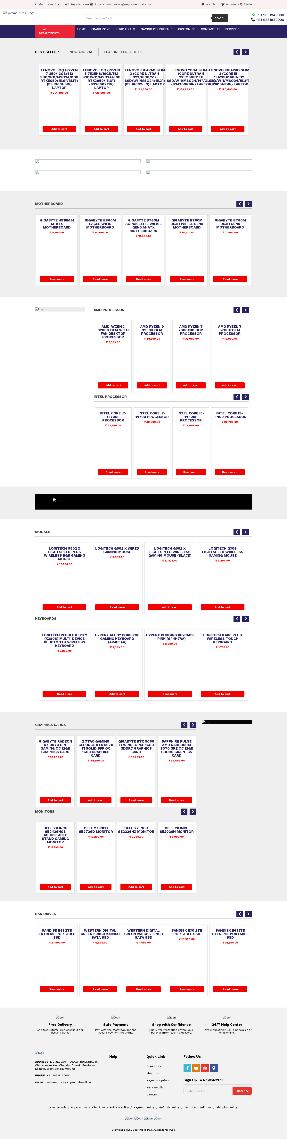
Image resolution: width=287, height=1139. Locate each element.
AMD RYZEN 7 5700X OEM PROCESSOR (230, 330)
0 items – (239, 4)
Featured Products (123, 52)
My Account (79, 1107)
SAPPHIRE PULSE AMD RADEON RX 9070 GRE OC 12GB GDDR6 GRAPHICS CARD (176, 748)
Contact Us (210, 29)
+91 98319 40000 (52, 1075)
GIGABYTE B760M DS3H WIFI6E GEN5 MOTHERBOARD (186, 224)
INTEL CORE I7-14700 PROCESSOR (152, 415)
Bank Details (154, 1087)
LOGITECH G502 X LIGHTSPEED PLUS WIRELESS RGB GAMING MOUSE (64, 554)
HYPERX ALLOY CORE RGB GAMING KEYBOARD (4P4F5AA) (117, 638)
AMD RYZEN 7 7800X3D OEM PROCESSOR (190, 330)
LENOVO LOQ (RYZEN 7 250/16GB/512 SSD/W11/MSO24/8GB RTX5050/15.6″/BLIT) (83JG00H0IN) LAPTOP (59, 78)
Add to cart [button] (59, 128)
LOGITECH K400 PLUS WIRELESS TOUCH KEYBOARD (222, 638)
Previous (6, 37)
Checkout (98, 1107)
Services (232, 29)
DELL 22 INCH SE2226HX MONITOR (136, 829)
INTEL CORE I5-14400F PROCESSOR (190, 417)
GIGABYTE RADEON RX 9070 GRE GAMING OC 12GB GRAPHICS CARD (55, 747)
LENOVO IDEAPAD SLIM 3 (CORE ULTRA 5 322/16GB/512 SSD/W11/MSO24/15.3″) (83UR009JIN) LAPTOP (145, 77)
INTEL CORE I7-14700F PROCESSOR (113, 417)
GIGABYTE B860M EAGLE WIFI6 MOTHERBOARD (100, 224)
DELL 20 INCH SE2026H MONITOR (177, 829)
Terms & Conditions (197, 1107)
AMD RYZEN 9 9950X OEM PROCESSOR (152, 330)
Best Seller (47, 52)
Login (39, 4)
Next (280, 37)
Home (81, 29)
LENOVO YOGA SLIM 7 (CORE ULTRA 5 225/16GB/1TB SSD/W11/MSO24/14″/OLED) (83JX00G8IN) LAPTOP (191, 77)
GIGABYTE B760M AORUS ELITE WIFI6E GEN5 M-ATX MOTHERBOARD (143, 226)
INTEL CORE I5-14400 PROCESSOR (229, 415)
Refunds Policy (169, 1107)
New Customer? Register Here (68, 4)
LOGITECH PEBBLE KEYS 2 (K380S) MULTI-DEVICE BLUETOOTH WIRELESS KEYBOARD (64, 640)
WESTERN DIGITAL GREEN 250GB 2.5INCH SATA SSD (143, 934)
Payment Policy (144, 1107)
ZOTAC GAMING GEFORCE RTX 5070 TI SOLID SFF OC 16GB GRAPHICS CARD (95, 748)
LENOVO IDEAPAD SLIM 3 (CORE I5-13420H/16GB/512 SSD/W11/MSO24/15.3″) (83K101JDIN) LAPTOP (229, 77)
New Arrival (81, 52)
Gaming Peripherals (156, 29)
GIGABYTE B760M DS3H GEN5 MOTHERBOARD (230, 224)
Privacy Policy (119, 1107)
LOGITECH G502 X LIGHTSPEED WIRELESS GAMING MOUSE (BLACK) (170, 552)
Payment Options (158, 1080)
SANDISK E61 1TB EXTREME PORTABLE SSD (230, 934)
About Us (152, 1073)
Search (220, 18)
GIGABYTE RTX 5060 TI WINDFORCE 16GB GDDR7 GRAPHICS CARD (136, 747)
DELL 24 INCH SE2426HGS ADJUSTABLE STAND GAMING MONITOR (55, 835)
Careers (151, 1094)
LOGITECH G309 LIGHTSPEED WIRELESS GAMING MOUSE (222, 552)
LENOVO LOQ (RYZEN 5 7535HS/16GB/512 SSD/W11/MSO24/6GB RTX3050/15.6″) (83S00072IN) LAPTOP (101, 78)
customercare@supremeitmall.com (127, 4)
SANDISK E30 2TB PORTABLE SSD (186, 932)
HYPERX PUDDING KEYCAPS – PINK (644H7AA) (170, 636)
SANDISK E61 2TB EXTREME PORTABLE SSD (57, 934)
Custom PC (186, 29)
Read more (56, 279)
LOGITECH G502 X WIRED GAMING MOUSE (117, 550)
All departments (49, 31)
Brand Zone (100, 29)
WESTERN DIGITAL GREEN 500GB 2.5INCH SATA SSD (100, 934)
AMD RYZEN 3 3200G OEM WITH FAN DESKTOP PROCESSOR (113, 332)
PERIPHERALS (125, 29)
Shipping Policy (226, 1107)
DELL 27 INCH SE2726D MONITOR (96, 829)
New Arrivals (58, 1107)
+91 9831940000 (270, 15)
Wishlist (211, 4)
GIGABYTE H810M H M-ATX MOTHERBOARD (57, 224)
